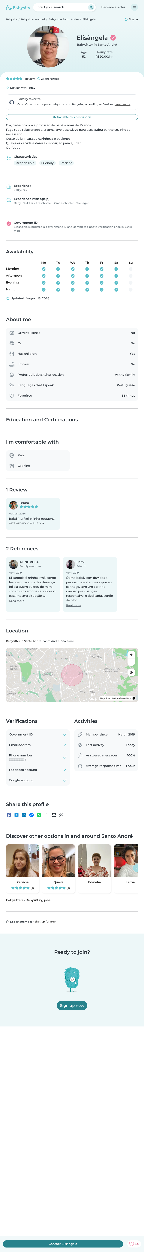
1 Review (28, 78)
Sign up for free (45, 921)
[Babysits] (18, 7)
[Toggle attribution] (134, 698)
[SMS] (47, 814)
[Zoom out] (131, 662)
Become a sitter (113, 7)
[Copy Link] (61, 814)
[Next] (136, 868)
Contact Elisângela (63, 1244)
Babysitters (14, 900)
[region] (72, 675)
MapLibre (105, 698)
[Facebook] (9, 814)
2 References (49, 78)
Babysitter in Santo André (97, 44)
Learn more (122, 104)
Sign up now (72, 1005)
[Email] (54, 814)
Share (133, 19)
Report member (20, 921)
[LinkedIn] (24, 814)
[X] (17, 814)
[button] (33, 514)
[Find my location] (131, 672)
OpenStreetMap (122, 698)
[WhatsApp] (39, 814)
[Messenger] (31, 814)
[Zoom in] (131, 654)
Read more (16, 600)
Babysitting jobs (38, 900)
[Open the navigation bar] (134, 7)
